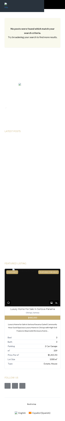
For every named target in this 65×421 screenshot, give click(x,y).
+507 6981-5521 (18, 121)
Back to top (31, 404)
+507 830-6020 (17, 117)
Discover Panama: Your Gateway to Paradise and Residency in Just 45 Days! (31, 224)
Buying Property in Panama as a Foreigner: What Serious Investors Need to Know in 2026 (32, 183)
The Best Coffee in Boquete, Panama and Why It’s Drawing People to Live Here (30, 139)
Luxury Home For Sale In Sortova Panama (32, 309)
